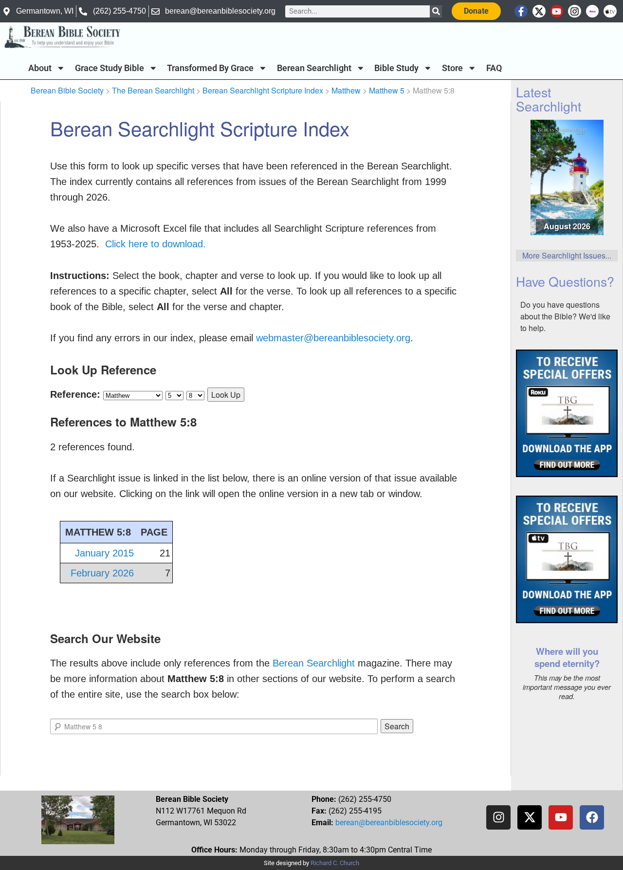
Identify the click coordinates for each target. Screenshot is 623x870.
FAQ (494, 68)
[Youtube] (557, 11)
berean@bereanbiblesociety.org (388, 822)
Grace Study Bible (109, 68)
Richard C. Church (335, 863)
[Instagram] (574, 11)
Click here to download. (155, 244)
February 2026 (102, 573)
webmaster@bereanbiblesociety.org (333, 338)
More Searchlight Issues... (566, 255)
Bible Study (396, 68)
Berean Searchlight (314, 68)
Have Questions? (565, 281)
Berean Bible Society (67, 90)
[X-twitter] (539, 11)
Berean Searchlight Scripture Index (262, 90)
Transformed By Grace (210, 68)
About (40, 68)
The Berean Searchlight (153, 90)
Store (452, 68)
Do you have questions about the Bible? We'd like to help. (565, 316)
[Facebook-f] (521, 11)
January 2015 (104, 553)
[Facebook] (592, 817)
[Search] (436, 11)
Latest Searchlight (548, 98)
